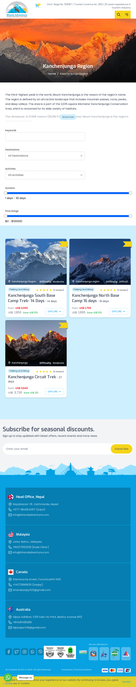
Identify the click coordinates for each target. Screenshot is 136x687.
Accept (126, 681)
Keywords (10, 130)
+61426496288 (22, 622)
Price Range (12, 211)
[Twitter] (16, 651)
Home (52, 74)
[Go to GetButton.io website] (8, 684)
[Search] (119, 15)
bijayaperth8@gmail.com (29, 627)
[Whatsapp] (32, 651)
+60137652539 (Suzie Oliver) (31, 547)
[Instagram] (24, 651)
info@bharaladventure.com (31, 515)
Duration (10, 188)
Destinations (12, 149)
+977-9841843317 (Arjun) (29, 509)
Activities (10, 168)
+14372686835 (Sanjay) (28, 585)
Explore (53, 311)
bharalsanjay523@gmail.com (32, 590)
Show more (68, 117)
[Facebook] (8, 651)
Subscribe (121, 449)
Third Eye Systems (82, 669)
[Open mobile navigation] (127, 15)
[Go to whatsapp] (8, 677)
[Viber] (40, 651)
